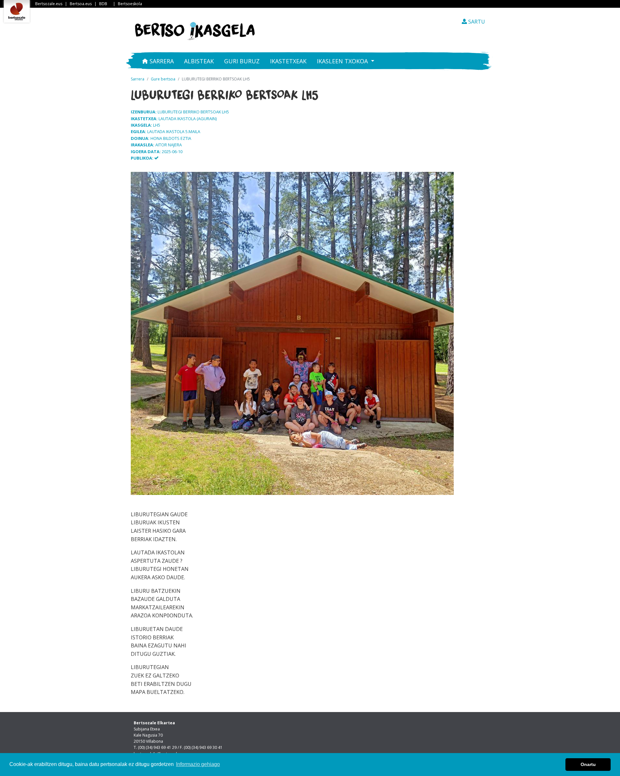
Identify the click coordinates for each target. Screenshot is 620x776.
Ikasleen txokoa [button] (343, 61)
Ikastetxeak (288, 61)
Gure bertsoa (163, 79)
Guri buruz (242, 61)
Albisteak (199, 61)
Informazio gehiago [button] (198, 764)
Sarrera (161, 61)
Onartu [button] (588, 764)
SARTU (476, 21)
